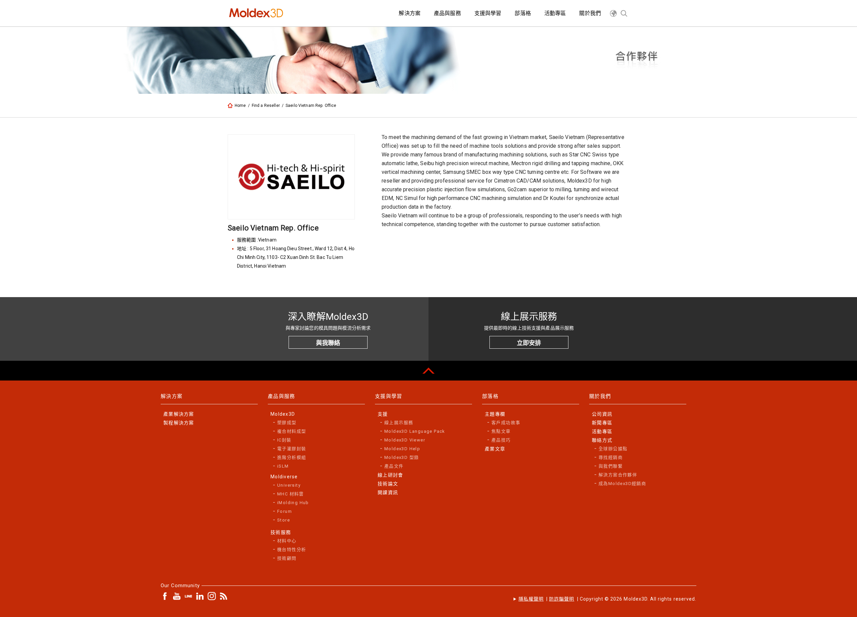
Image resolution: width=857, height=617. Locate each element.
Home (240, 105)
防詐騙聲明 (561, 599)
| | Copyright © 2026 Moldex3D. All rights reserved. (607, 599)
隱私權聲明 (531, 599)
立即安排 (529, 342)
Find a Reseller (266, 105)
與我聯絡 (328, 342)
